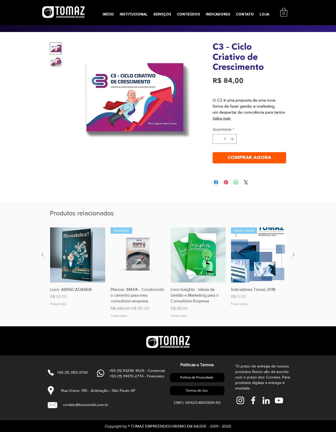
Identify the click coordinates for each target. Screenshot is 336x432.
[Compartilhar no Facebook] (216, 182)
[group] (168, 272)
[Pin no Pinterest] (226, 182)
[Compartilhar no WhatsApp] (236, 182)
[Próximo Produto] (293, 255)
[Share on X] (246, 182)
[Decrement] (216, 138)
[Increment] (232, 138)
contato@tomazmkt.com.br (85, 404)
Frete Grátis (222, 90)
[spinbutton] (224, 138)
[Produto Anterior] (42, 255)
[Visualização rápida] (77, 254)
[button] (283, 12)
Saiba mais (222, 118)
